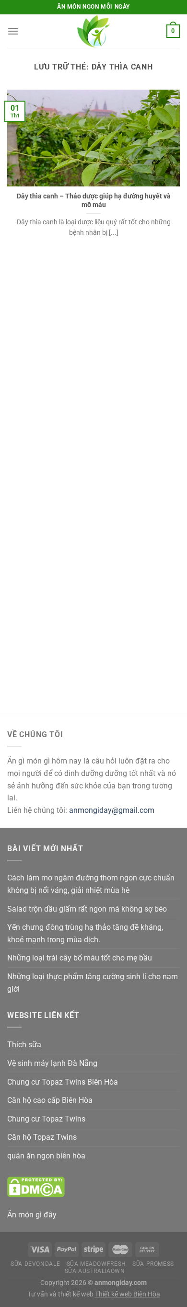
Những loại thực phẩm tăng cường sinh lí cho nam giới (92, 983)
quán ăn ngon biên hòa (46, 1155)
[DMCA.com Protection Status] (36, 1186)
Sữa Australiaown (95, 1271)
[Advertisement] (93, 381)
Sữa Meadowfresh (96, 1264)
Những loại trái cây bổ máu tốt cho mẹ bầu (79, 957)
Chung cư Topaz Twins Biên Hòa (62, 1082)
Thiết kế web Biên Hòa (127, 1294)
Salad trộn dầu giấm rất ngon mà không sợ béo (87, 909)
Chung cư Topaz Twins (46, 1118)
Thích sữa (24, 1044)
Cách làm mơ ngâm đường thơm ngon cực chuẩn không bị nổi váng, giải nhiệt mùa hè (91, 884)
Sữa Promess (153, 1264)
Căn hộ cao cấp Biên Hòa (50, 1100)
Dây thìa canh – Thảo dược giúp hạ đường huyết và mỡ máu (94, 200)
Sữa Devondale (35, 1264)
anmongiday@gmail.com (111, 810)
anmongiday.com (120, 1283)
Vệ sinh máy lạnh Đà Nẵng (52, 1063)
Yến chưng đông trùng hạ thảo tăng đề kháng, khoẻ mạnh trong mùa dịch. (85, 933)
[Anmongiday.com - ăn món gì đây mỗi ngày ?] (93, 31)
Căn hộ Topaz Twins (42, 1137)
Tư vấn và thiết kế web (61, 1294)
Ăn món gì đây (32, 1214)
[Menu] (13, 31)
